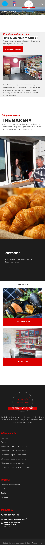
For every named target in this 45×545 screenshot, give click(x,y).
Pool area (4, 438)
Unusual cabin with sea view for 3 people (15, 467)
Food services (22, 322)
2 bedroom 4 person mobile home (13, 450)
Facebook (40, 3)
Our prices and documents (10, 485)
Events (3, 489)
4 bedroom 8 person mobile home (13, 463)
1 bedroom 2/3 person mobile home (14, 446)
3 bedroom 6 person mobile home (13, 459)
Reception (22, 361)
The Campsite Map (13, 49)
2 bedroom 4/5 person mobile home (14, 455)
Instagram (42, 3)
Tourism (4, 493)
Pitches (3, 442)
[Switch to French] (15, 5)
